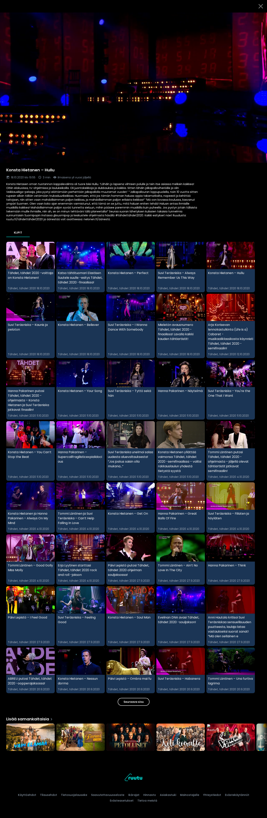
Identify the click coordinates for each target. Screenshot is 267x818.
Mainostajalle (189, 795)
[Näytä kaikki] (133, 736)
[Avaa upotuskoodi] (259, 17)
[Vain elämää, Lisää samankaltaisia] (30, 738)
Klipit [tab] (18, 233)
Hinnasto (149, 795)
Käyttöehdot (27, 795)
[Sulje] (261, 6)
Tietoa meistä (147, 801)
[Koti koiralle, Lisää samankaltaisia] (180, 738)
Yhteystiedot (212, 795)
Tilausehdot (48, 795)
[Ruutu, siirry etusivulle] (133, 778)
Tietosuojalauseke (74, 795)
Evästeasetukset (122, 801)
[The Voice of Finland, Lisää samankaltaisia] (230, 738)
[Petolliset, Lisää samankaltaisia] (130, 738)
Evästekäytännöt (237, 795)
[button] (133, 88)
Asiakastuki (168, 795)
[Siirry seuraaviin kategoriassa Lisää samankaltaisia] (260, 738)
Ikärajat (133, 795)
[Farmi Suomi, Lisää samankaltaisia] (80, 738)
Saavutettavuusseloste (107, 795)
